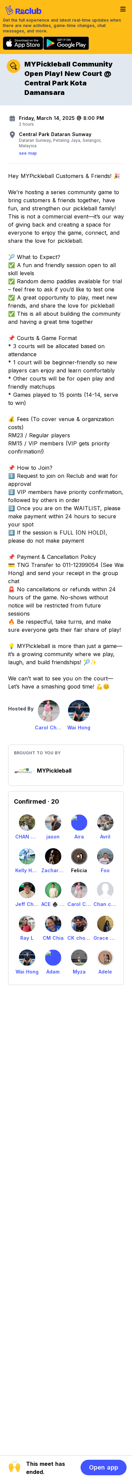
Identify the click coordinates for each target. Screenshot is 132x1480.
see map (28, 153)
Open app (103, 1467)
